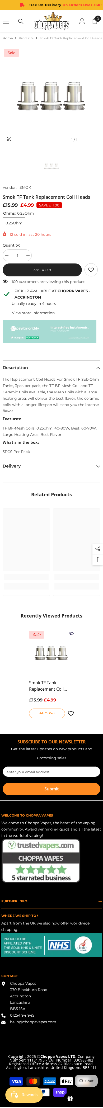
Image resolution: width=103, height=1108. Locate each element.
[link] (91, 269)
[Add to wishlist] (71, 713)
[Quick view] (71, 633)
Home (8, 38)
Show (70, 1098)
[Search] (21, 21)
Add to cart (42, 270)
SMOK (25, 187)
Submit (51, 789)
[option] (51, 96)
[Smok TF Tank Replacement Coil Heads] (51, 653)
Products (26, 38)
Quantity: (11, 245)
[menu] (6, 21)
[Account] (82, 21)
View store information (33, 312)
